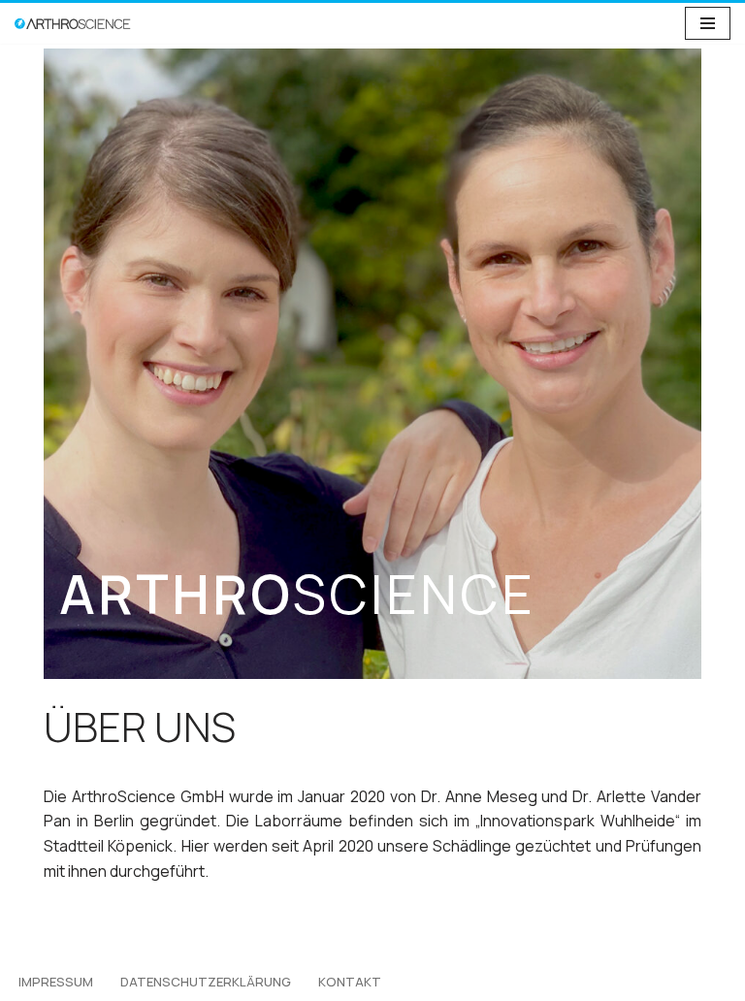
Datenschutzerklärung (205, 981)
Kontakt (349, 981)
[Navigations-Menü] (707, 23)
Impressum (55, 981)
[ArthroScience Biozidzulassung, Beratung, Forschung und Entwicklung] (73, 23)
